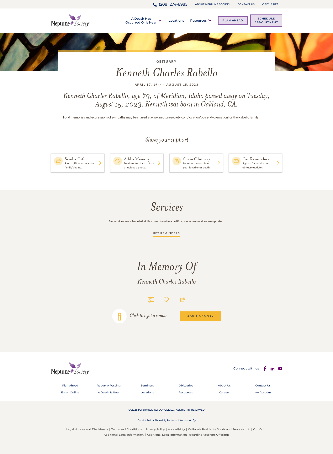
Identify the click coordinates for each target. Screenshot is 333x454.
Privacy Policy (155, 429)
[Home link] (70, 20)
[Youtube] (280, 368)
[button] (141, 20)
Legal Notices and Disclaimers (87, 429)
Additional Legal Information (124, 434)
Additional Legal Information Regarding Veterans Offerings (188, 434)
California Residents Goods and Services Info (219, 429)
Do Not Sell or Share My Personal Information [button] (164, 420)
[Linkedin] (272, 368)
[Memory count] (151, 299)
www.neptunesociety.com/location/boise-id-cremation (189, 117)
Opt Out (259, 429)
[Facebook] (265, 368)
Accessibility (176, 429)
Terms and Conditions (126, 429)
